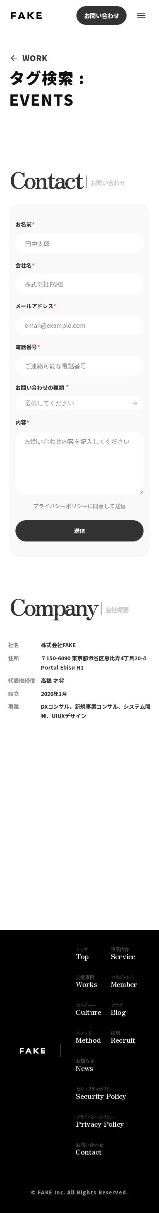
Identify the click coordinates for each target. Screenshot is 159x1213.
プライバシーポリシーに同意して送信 (79, 506)
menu (141, 15)
